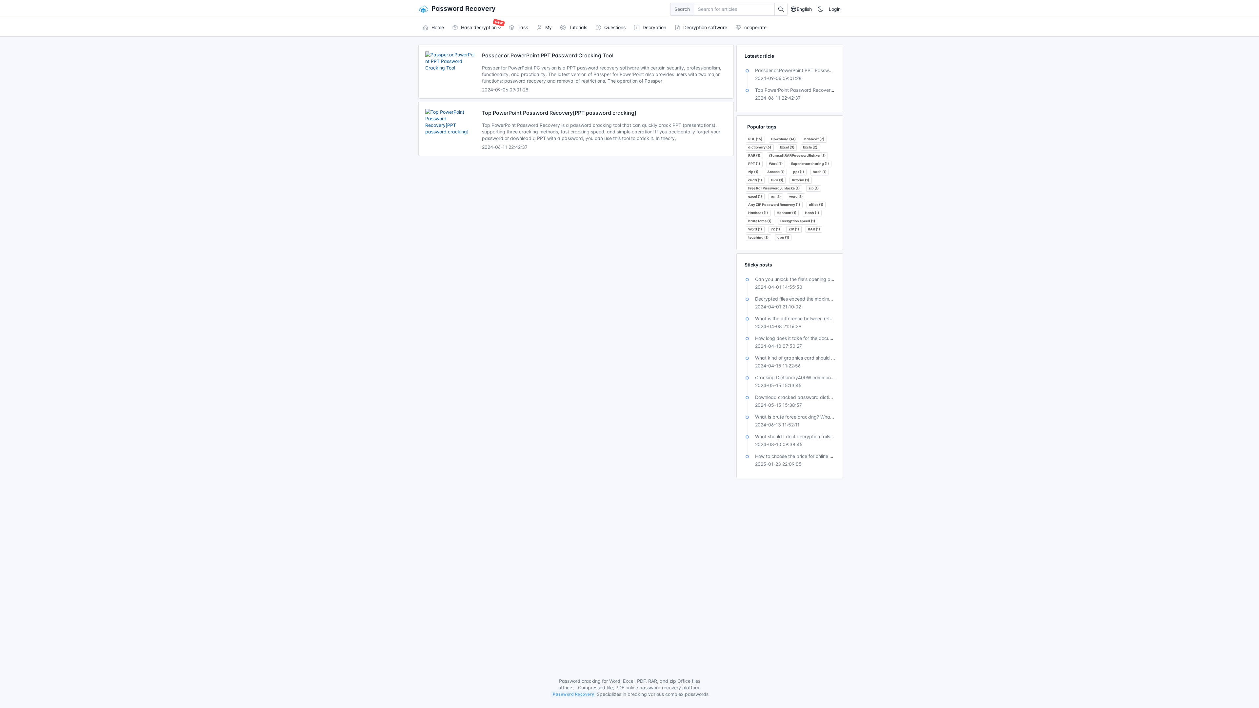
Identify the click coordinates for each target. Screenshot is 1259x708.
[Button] (781, 9)
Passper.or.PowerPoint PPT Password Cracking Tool (547, 55)
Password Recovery (463, 8)
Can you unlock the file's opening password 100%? (809, 279)
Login (835, 9)
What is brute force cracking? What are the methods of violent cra (826, 417)
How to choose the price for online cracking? (803, 456)
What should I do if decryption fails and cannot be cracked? (820, 436)
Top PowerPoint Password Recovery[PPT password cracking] (559, 112)
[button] (476, 27)
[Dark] (820, 9)
